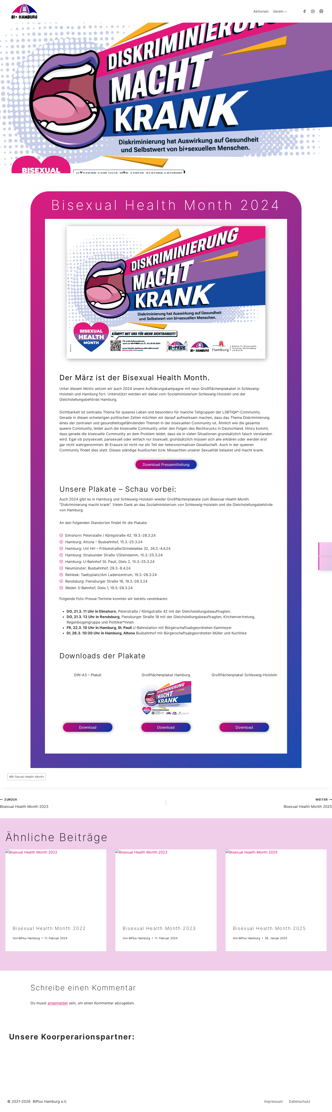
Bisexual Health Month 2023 (24, 803)
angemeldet (58, 1003)
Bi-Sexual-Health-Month (26, 776)
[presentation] (55, 883)
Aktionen (261, 11)
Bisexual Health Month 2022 (49, 928)
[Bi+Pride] (304, 11)
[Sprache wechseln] (321, 11)
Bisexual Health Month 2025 (308, 803)
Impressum (273, 1101)
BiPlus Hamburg (29, 938)
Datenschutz (299, 1101)
